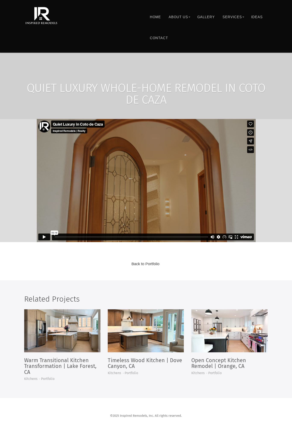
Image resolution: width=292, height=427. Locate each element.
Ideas (257, 17)
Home (155, 17)
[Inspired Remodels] (41, 15)
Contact (159, 38)
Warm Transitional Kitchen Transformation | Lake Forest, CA (60, 366)
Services (232, 17)
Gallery (206, 17)
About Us (178, 17)
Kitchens (30, 379)
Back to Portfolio (145, 264)
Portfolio (48, 379)
